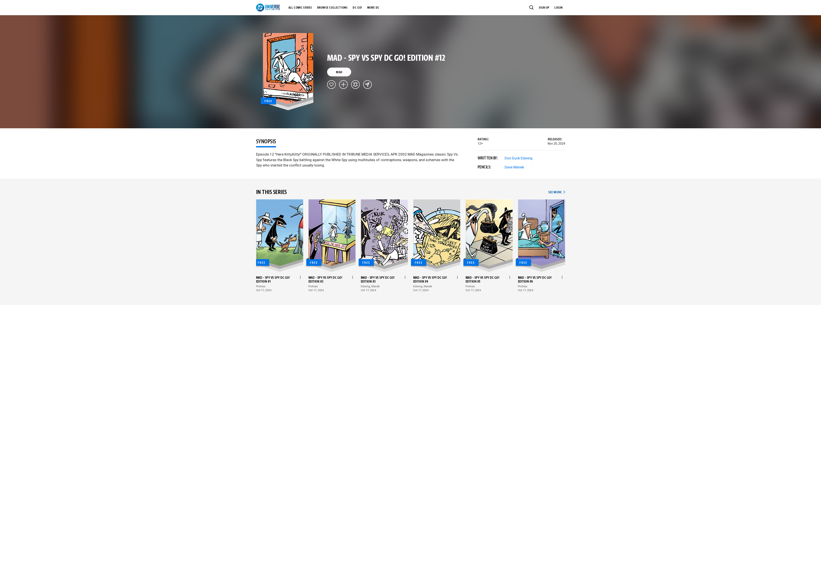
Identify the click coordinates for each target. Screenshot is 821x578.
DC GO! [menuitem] (357, 8)
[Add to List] (343, 84)
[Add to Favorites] (331, 84)
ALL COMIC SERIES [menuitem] (300, 8)
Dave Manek (514, 167)
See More (556, 192)
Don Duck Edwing (519, 158)
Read (339, 72)
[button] (531, 7)
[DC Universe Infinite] (268, 7)
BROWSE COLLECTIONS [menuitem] (332, 8)
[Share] (367, 84)
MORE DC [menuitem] (373, 8)
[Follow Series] (355, 84)
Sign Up (544, 8)
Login (558, 8)
